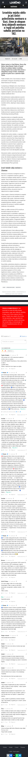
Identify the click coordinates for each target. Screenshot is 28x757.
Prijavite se (24, 336)
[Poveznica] (26, 2)
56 (21, 58)
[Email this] (8, 755)
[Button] (4, 6)
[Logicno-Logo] (15, 2)
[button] (3, 2)
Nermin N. (7, 58)
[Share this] (11, 755)
